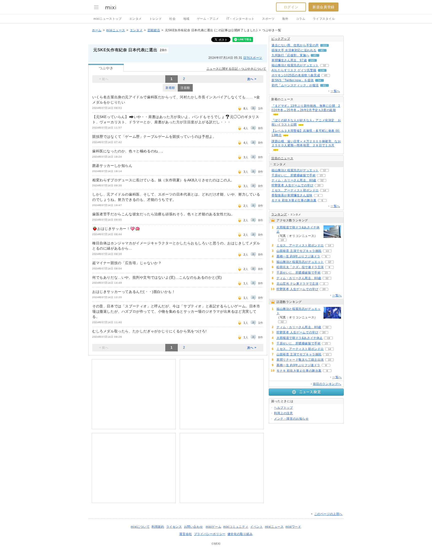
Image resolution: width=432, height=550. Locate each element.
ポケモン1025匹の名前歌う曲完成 (296, 75)
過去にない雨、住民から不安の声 (295, 45)
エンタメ (135, 19)
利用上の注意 (283, 413)
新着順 (170, 88)
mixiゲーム (213, 526)
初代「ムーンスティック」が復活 (295, 85)
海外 (285, 19)
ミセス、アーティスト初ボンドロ (295, 190)
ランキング (279, 214)
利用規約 (158, 526)
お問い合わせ (193, 526)
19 (282, 240)
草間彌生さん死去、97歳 (289, 60)
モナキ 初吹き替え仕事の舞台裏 (294, 200)
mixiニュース (115, 30)
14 (324, 190)
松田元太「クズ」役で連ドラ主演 (300, 267)
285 (312, 60)
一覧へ (335, 91)
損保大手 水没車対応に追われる (294, 50)
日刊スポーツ (252, 58)
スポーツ (268, 19)
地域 (186, 19)
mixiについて (140, 526)
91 (324, 85)
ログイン (291, 7)
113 (324, 45)
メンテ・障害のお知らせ (291, 418)
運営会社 (185, 534)
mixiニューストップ (108, 19)
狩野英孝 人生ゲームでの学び (292, 185)
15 (321, 175)
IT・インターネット (240, 19)
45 (325, 75)
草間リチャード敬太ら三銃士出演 (300, 359)
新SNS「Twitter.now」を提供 (293, 80)
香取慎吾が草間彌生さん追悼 (292, 195)
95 (315, 55)
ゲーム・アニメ (208, 19)
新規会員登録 (323, 7)
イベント (256, 526)
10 (329, 359)
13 (327, 251)
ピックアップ (280, 39)
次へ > (251, 79)
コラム (301, 19)
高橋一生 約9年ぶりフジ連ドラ (298, 256)
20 (319, 185)
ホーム (97, 30)
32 (324, 65)
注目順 (185, 88)
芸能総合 (154, 30)
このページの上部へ (328, 514)
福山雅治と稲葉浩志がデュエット (295, 65)
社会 (172, 19)
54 (319, 80)
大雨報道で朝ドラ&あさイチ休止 (298, 229)
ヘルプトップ (283, 407)
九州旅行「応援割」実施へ (290, 55)
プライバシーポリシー (210, 534)
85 (322, 50)
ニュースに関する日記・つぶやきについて (236, 69)
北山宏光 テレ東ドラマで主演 (297, 283)
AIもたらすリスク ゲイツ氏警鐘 (294, 70)
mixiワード (293, 526)
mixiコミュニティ (235, 526)
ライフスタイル (324, 19)
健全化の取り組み (240, 534)
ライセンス (174, 526)
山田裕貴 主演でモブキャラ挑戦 (299, 251)
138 (322, 70)
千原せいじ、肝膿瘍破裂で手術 (294, 175)
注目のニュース (282, 158)
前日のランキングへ (327, 384)
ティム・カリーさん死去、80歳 (294, 180)
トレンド (155, 19)
